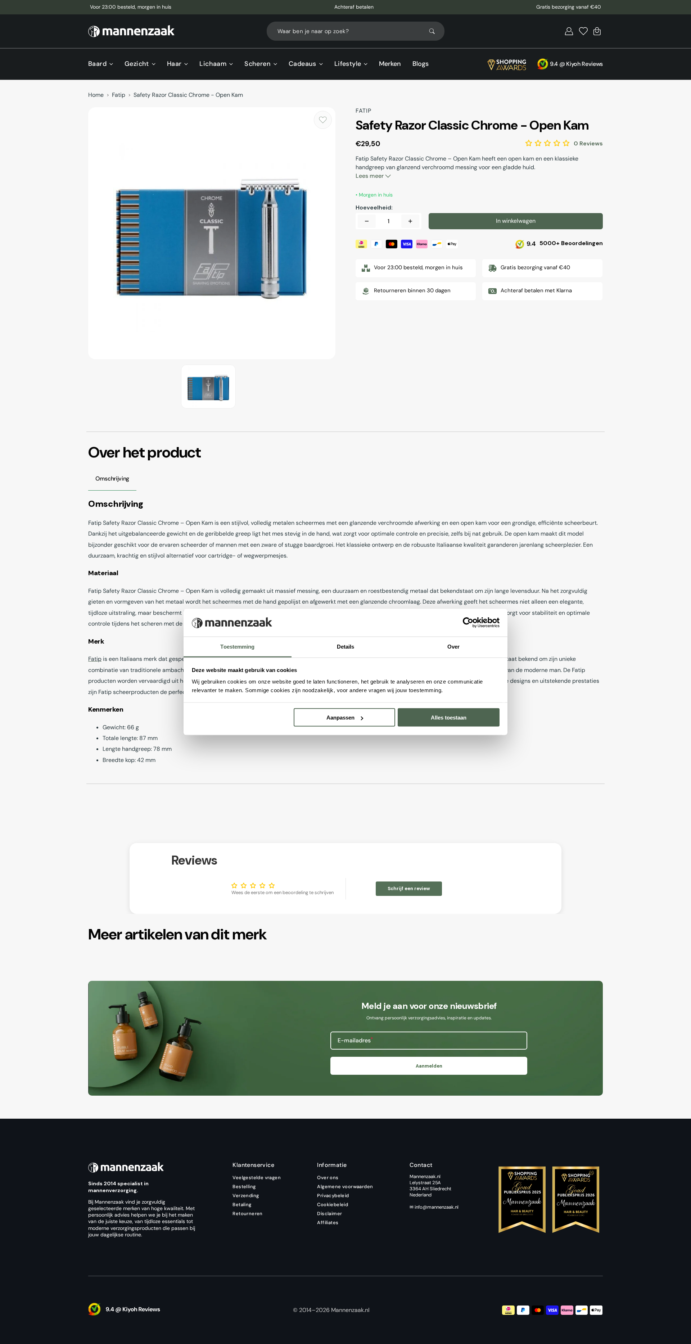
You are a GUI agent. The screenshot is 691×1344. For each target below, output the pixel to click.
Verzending (245, 1195)
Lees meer (370, 176)
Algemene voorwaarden (345, 1186)
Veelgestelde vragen (256, 1178)
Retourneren (247, 1213)
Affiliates (327, 1222)
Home (96, 95)
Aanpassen (340, 717)
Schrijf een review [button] (409, 888)
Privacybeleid (333, 1195)
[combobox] (355, 31)
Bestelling (244, 1186)
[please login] (323, 120)
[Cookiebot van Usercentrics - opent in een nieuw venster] (468, 622)
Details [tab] (345, 646)
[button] (569, 31)
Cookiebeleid (332, 1204)
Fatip (118, 95)
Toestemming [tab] (237, 646)
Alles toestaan (448, 717)
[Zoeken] (435, 31)
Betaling (241, 1204)
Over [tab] (453, 646)
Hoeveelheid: (374, 207)
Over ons (327, 1178)
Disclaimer (329, 1213)
